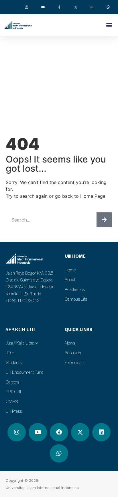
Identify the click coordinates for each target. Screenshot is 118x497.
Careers (12, 382)
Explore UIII (74, 362)
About (70, 279)
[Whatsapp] (59, 453)
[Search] (104, 219)
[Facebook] (59, 432)
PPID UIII (13, 391)
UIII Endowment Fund (25, 372)
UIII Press (14, 411)
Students (13, 362)
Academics (75, 289)
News (70, 343)
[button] (109, 25)
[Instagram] (16, 432)
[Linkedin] (101, 432)
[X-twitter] (80, 432)
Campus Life (76, 299)
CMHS (12, 401)
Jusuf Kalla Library (22, 343)
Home (70, 270)
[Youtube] (38, 432)
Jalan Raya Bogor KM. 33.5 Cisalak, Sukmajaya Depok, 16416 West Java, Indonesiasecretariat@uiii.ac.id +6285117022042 (30, 287)
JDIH (10, 352)
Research (73, 352)
